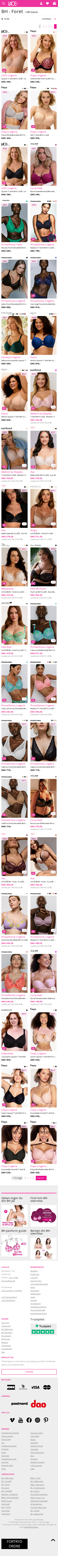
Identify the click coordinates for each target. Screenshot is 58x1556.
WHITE (50, 89)
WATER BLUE (55, 258)
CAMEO (53, 1011)
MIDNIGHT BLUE (26, 721)
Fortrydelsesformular (39, 1284)
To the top (53, 1540)
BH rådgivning (7, 1329)
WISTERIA (26, 894)
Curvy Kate (34, 1436)
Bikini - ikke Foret (37, 1484)
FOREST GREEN (13, 314)
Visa (35, 1387)
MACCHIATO (55, 836)
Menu (3, 3)
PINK (55, 371)
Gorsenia (5, 1455)
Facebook (29, 1420)
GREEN (26, 604)
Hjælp (32, 1297)
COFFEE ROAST (52, 89)
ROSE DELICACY (55, 33)
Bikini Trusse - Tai (37, 1497)
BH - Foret (5, 1484)
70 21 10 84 (13, 1277)
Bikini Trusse (6, 1501)
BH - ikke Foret (7, 1478)
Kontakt (33, 1300)
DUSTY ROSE (53, 314)
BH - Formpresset (37, 1488)
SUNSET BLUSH (26, 952)
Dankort (11, 1387)
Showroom (6, 1326)
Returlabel (34, 1290)
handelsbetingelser (31, 1527)
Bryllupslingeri (36, 1504)
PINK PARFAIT (55, 202)
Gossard (33, 1459)
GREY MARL (23, 89)
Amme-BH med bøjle (39, 1501)
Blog (3, 1352)
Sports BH (5, 1504)
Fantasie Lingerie (37, 1462)
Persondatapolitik (37, 1310)
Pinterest (46, 1420)
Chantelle (34, 1449)
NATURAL (23, 721)
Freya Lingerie (7, 1436)
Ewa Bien (34, 1442)
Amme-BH (5, 1510)
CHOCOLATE (26, 836)
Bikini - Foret (35, 1478)
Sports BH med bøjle (39, 1494)
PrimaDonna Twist (8, 1459)
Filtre (6, 19)
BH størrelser (6, 1332)
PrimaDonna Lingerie (10, 1433)
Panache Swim (36, 1433)
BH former (5, 1339)
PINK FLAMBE (53, 33)
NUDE (46, 89)
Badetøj (4, 1342)
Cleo (32, 1456)
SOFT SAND (53, 202)
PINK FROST (26, 89)
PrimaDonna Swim (9, 1446)
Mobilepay (23, 1387)
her (48, 1522)
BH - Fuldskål (6, 1491)
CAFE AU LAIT (21, 314)
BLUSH (19, 314)
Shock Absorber (37, 1452)
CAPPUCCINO (26, 429)
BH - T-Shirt (6, 1507)
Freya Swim (6, 1439)
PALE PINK (55, 952)
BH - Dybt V (35, 1491)
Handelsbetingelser (38, 1313)
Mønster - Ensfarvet (9, 1494)
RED (24, 314)
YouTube (20, 1420)
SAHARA (55, 314)
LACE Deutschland (9, 1297)
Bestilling (34, 1271)
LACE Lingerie (36, 1465)
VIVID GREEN (26, 202)
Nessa (32, 1439)
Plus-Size (5, 1488)
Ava (2, 1442)
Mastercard (47, 1387)
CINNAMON (53, 89)
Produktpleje (6, 1349)
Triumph (4, 1449)
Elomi (3, 1452)
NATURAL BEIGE (15, 314)
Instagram (37, 1420)
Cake (32, 1468)
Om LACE (5, 1323)
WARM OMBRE (13, 316)
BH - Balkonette (36, 1481)
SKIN (55, 487)
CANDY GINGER (24, 721)
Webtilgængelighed (38, 1307)
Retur (32, 1287)
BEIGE (24, 33)
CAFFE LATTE (52, 202)
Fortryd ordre (36, 1281)
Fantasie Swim (7, 1465)
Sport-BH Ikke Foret (38, 1507)
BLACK (26, 33)
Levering (34, 1277)
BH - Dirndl (34, 1510)
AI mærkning (35, 1303)
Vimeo (12, 1420)
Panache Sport (36, 1446)
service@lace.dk (8, 1281)
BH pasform (6, 1336)
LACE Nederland (8, 1300)
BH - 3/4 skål (6, 1481)
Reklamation (35, 1294)
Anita (3, 1468)
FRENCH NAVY (23, 314)
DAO (38, 1404)
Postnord (19, 1404)
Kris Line (4, 1462)
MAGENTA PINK (55, 145)
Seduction (5, 1514)
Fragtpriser (34, 1274)
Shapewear (6, 1345)
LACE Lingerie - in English (11, 1290)
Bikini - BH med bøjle (9, 1497)
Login (41, 3)
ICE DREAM (55, 604)
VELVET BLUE (48, 202)
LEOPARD (55, 777)
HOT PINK (55, 89)
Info (50, 422)
